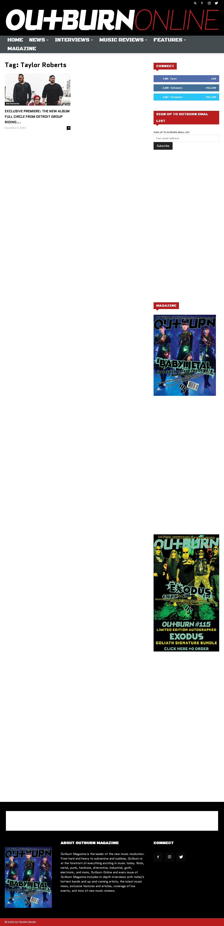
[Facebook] (202, 3)
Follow (211, 87)
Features (168, 40)
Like (213, 78)
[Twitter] (216, 3)
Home (15, 40)
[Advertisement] (186, 228)
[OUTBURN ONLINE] (112, 21)
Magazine (21, 48)
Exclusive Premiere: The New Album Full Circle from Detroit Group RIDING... (37, 117)
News (37, 40)
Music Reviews (121, 40)
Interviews (72, 40)
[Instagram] (209, 3)
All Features (12, 103)
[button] (195, 3)
